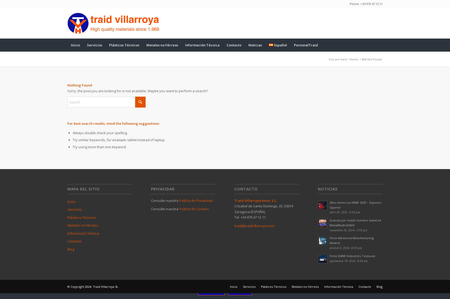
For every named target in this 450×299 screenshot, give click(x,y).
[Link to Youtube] (371, 23)
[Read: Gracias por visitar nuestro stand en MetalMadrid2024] (322, 223)
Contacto (74, 241)
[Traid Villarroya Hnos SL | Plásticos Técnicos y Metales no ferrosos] (113, 23)
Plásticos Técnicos (81, 217)
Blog (70, 249)
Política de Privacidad (196, 200)
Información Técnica (83, 233)
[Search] (379, 45)
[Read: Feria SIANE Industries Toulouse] (322, 259)
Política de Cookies (194, 209)
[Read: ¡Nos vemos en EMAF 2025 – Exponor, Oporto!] (322, 205)
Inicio (71, 201)
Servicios (74, 209)
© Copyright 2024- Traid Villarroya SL (92, 287)
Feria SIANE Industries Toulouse (352, 256)
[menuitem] (75, 45)
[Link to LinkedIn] (379, 23)
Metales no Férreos (82, 225)
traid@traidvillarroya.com (254, 225)
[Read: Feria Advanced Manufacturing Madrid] (322, 241)
